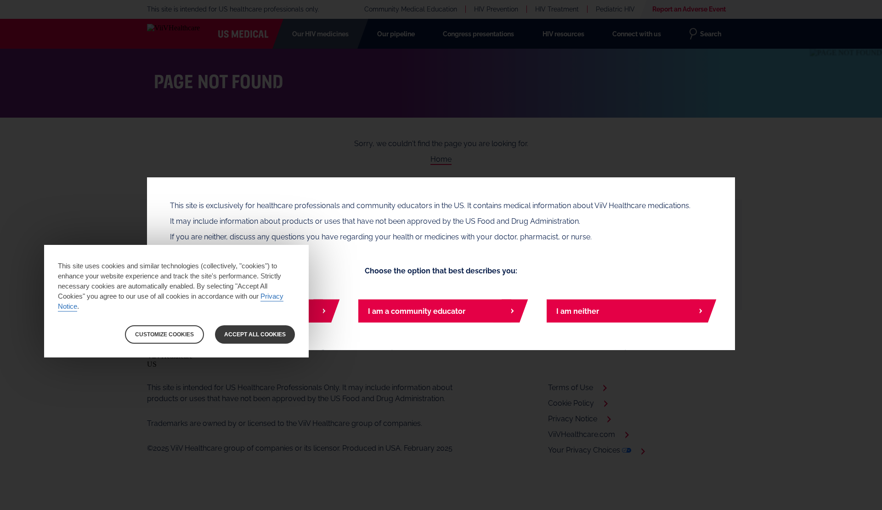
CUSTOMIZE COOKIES (164, 334)
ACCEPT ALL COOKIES (255, 334)
